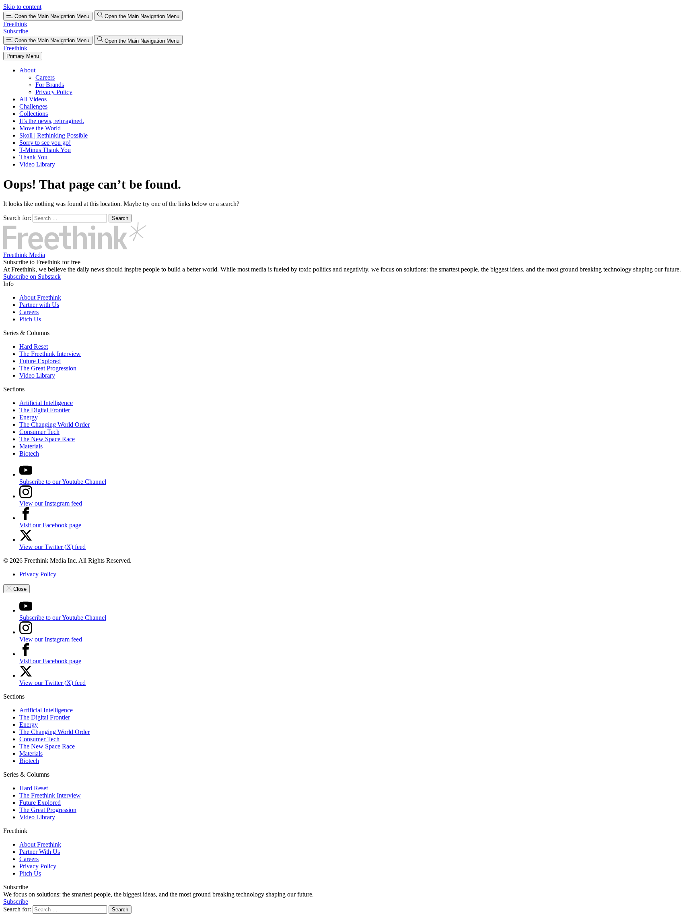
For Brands (49, 84)
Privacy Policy (53, 91)
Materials (31, 446)
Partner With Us (39, 851)
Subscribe (15, 31)
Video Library (37, 164)
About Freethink (40, 297)
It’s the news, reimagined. (51, 120)
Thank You (33, 157)
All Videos (33, 99)
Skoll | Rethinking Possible (53, 135)
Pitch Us (30, 319)
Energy (28, 417)
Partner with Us (39, 304)
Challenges (33, 106)
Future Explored (40, 361)
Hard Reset (33, 346)
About (27, 70)
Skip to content (22, 6)
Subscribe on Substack (32, 276)
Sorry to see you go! (45, 142)
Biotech (29, 453)
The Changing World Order (54, 424)
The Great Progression (47, 368)
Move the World (40, 128)
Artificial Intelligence (46, 402)
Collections (33, 113)
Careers (45, 77)
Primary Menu (22, 56)
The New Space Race (47, 439)
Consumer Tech (39, 431)
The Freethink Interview (50, 353)
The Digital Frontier (44, 410)
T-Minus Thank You (45, 149)
